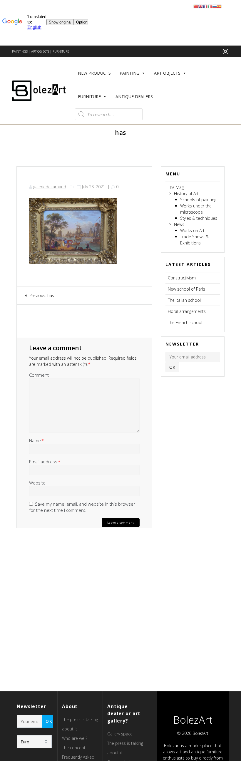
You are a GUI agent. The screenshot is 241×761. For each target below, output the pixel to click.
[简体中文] (195, 6)
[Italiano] (209, 6)
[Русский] (214, 6)
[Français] (205, 6)
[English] (200, 6)
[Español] (219, 6)
